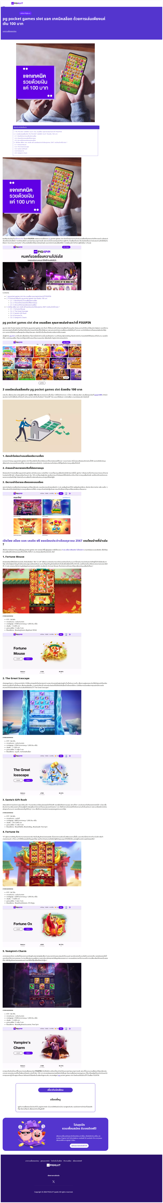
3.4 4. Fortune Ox (19, 151)
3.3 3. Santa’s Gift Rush (21, 149)
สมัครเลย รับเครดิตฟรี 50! (79, 1146)
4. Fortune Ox (16, 315)
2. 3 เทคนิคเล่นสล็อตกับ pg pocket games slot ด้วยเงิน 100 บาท (36, 134)
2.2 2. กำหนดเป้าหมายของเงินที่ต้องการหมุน (25, 138)
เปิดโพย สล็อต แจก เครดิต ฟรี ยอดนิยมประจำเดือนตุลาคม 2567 (42, 541)
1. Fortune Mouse (17, 309)
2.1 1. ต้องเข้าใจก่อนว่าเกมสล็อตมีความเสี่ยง (25, 136)
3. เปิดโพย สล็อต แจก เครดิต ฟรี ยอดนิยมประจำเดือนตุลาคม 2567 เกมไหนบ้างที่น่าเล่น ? (40, 142)
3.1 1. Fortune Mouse (20, 145)
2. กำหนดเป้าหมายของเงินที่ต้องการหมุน (23, 303)
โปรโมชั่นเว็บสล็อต (56, 1161)
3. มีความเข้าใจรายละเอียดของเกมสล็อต (23, 305)
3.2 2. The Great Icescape (22, 147)
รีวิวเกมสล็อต (67, 1161)
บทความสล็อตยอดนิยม (9, 31)
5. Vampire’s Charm (18, 317)
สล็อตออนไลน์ (19, 239)
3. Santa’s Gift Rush (18, 313)
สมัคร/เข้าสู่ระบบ (25, 13)
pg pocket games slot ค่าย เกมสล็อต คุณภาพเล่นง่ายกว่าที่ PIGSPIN (29, 296)
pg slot (12, 336)
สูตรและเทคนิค (45, 1161)
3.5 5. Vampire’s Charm (21, 153)
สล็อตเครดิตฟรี (77, 1161)
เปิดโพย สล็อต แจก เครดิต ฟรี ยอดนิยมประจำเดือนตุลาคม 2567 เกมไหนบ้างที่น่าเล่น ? (32, 307)
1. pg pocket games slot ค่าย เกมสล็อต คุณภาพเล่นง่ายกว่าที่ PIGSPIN (38, 132)
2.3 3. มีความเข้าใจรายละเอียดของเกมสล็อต (25, 140)
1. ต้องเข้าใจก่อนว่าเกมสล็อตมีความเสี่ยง (23, 301)
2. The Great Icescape (19, 311)
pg (49, 239)
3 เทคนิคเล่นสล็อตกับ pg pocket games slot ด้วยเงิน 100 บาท (26, 298)
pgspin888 (98, 395)
